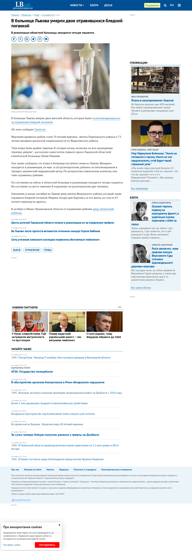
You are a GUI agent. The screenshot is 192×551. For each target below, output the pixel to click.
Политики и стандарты (85, 469)
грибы (48, 250)
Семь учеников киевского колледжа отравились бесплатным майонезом (55, 239)
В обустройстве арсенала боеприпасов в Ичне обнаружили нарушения (57, 382)
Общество (26, 15)
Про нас (15, 469)
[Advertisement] (67, 279)
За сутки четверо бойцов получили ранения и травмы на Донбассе (55, 435)
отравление (32, 250)
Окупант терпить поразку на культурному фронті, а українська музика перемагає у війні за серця (155, 215)
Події (36, 15)
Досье (108, 5)
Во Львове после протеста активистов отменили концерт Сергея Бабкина (55, 231)
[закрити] (59, 525)
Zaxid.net (40, 129)
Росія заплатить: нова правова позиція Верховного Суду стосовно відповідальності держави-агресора (154, 257)
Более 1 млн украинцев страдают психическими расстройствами (49, 403)
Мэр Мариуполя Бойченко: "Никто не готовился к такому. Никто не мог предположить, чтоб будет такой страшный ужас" (154, 158)
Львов (17, 250)
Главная (15, 15)
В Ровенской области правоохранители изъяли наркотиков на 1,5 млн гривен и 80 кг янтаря (65, 447)
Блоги (94, 5)
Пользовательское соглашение (116, 469)
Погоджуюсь (47, 545)
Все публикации (139, 188)
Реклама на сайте (32, 469)
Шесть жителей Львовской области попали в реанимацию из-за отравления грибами (62, 223)
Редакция (64, 469)
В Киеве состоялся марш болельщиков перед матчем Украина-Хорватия (57, 459)
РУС (172, 5)
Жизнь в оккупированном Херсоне (152, 100)
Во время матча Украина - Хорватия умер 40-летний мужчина (47, 424)
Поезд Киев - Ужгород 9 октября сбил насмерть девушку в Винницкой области (61, 357)
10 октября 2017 (48, 15)
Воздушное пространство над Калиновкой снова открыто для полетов (53, 414)
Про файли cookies (12, 545)
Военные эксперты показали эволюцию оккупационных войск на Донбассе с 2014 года (67, 393)
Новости (76, 5)
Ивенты (50, 469)
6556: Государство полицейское (32, 371)
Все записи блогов (141, 287)
